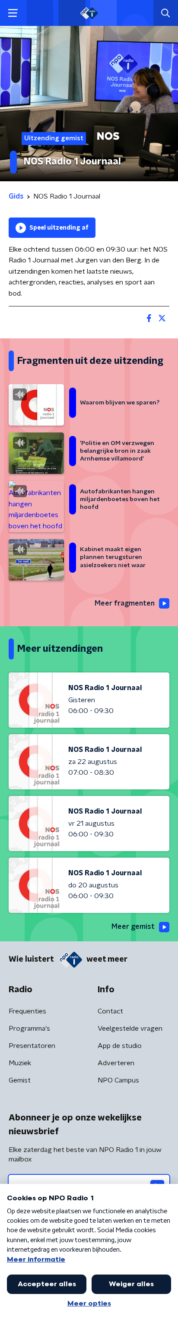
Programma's (29, 1028)
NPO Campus (118, 1080)
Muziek (20, 1063)
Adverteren (116, 1063)
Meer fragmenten (125, 603)
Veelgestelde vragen (130, 1028)
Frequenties (27, 1011)
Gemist (20, 1080)
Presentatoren (32, 1045)
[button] (12, 13)
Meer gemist (133, 926)
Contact (110, 1011)
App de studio (120, 1045)
